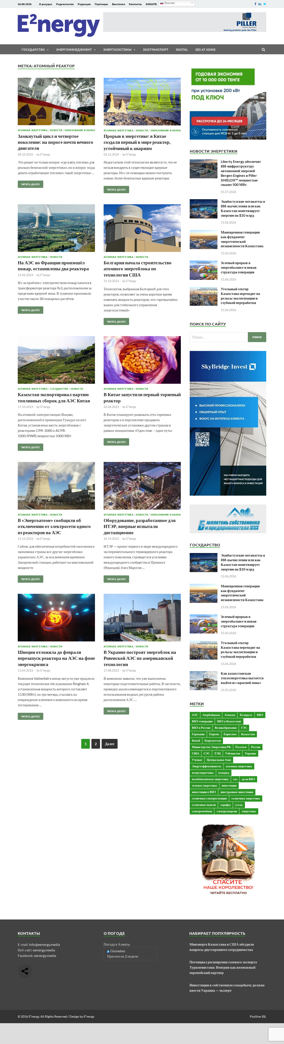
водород (223, 772)
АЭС (195, 715)
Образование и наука (80, 130)
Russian (169, 3)
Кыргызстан (213, 740)
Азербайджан (211, 715)
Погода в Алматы (117, 944)
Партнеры (101, 4)
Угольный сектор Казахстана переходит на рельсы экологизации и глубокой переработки (240, 296)
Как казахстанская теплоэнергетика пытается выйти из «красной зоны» (242, 678)
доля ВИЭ (248, 779)
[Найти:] (228, 337)
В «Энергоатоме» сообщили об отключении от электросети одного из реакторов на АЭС (54, 526)
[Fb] (255, 4)
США (195, 753)
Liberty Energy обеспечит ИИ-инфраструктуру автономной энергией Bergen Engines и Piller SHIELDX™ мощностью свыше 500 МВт (241, 173)
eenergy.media (44, 950)
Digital (182, 49)
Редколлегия (65, 4)
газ (235, 779)
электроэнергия (227, 811)
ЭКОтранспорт (155, 49)
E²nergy (45, 154)
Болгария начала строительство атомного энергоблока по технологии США (138, 268)
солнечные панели (204, 804)
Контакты (135, 4)
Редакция (84, 4)
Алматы (230, 715)
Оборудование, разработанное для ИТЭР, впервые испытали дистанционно (140, 526)
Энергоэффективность (206, 766)
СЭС (207, 753)
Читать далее (29, 183)
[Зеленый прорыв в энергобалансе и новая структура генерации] (203, 263)
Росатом (241, 747)
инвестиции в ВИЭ (204, 792)
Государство (33, 49)
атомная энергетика (239, 766)
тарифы (225, 804)
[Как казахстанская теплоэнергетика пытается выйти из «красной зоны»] (203, 674)
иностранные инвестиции (237, 792)
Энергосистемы (117, 49)
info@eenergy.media (44, 944)
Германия (198, 734)
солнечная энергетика (245, 798)
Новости (56, 130)
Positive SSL (258, 1016)
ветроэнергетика (203, 772)
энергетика (249, 811)
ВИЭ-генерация (202, 721)
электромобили (202, 811)
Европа (214, 734)
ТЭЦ (217, 753)
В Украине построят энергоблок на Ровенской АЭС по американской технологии (140, 658)
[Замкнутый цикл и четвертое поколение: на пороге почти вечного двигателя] (56, 102)
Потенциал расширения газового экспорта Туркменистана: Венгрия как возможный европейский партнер (223, 967)
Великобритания (226, 727)
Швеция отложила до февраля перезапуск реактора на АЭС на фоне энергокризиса (56, 658)
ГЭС (244, 727)
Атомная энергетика (32, 130)
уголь (239, 804)
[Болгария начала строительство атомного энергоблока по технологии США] (142, 228)
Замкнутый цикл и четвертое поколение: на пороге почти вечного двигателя (55, 142)
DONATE (151, 4)
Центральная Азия (219, 760)
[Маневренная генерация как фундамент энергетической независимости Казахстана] (203, 232)
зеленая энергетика (204, 785)
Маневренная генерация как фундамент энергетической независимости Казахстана (242, 239)
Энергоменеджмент (74, 49)
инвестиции (229, 785)
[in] (259, 4)
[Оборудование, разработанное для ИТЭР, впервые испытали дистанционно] (142, 486)
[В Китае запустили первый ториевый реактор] (142, 360)
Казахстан (248, 734)
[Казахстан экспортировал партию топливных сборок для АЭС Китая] (56, 360)
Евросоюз (230, 734)
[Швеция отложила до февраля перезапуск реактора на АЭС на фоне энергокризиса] (56, 618)
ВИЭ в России (201, 727)
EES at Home (205, 49)
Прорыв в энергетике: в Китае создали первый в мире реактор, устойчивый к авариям (137, 142)
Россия (255, 747)
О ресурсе (45, 4)
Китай (196, 740)
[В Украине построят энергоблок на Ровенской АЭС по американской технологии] (142, 618)
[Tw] (264, 4)
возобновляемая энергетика (210, 779)
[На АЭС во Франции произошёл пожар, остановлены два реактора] (56, 228)
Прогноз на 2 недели (122, 956)
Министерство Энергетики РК (211, 747)
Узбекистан (232, 753)
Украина (250, 753)
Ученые (197, 760)
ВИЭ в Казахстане (229, 721)
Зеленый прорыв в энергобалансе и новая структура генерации (238, 267)
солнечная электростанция (209, 798)
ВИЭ (260, 715)
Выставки (118, 4)
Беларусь (246, 715)
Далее (109, 744)
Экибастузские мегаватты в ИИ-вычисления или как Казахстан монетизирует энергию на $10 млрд (243, 208)
